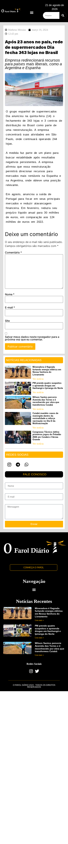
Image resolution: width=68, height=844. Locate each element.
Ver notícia (38, 379)
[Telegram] (18, 464)
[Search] (62, 15)
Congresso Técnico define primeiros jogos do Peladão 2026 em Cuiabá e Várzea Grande (47, 436)
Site (7, 320)
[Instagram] (9, 464)
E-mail (10, 307)
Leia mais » (39, 620)
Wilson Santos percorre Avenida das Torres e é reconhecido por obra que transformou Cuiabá (46, 401)
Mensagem (10, 503)
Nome (9, 294)
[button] (31, 12)
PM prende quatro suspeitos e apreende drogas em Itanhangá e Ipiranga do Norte (48, 385)
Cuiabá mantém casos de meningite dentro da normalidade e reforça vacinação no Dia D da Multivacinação (45, 418)
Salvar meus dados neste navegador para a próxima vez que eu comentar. (32, 338)
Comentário (13, 252)
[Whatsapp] (26, 464)
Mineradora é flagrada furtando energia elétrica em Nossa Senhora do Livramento (47, 371)
